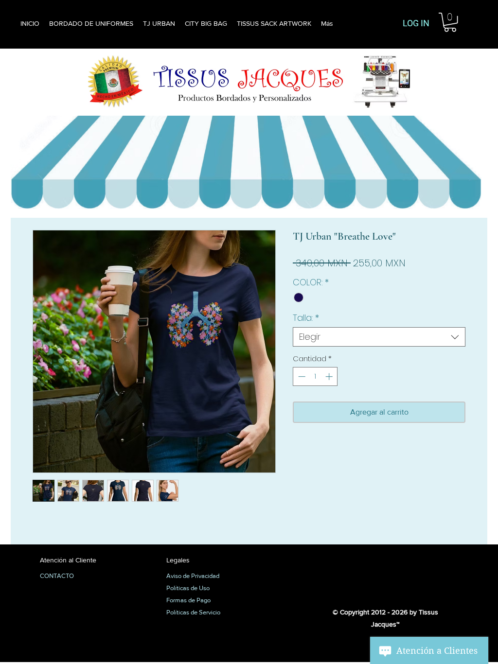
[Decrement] (300, 376)
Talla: (306, 318)
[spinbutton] (315, 376)
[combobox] (379, 337)
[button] (450, 22)
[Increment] (330, 376)
